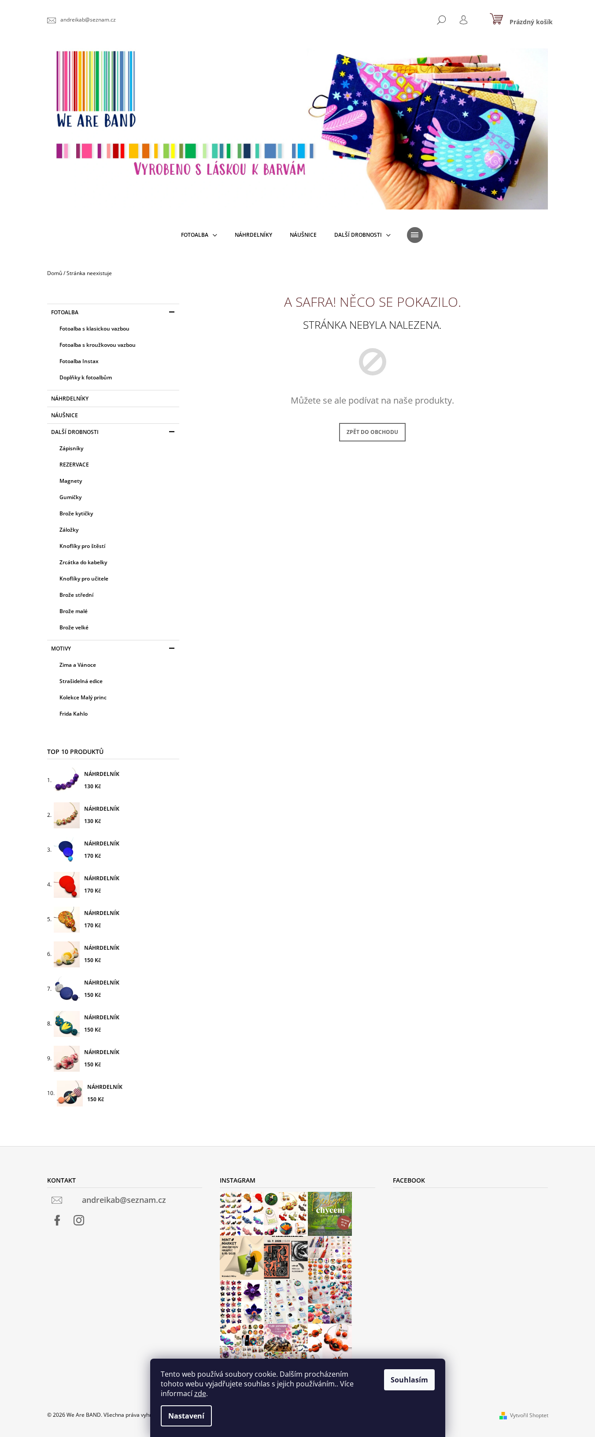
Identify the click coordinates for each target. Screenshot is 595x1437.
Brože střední (76, 595)
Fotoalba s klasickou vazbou (94, 328)
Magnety (70, 481)
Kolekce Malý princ (83, 697)
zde (200, 1393)
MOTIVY (61, 648)
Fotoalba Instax (79, 361)
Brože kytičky (76, 513)
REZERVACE (74, 464)
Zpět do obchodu (372, 432)
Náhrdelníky (70, 398)
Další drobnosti (75, 432)
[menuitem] (199, 235)
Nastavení (186, 1416)
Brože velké (74, 627)
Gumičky (70, 497)
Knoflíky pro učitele (83, 578)
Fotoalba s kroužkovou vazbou (97, 345)
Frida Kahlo (73, 713)
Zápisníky (71, 448)
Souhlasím (409, 1380)
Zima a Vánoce (77, 665)
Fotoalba (64, 312)
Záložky (68, 529)
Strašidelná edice (81, 681)
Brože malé (73, 611)
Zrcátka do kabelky (83, 562)
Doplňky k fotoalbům (85, 377)
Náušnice (64, 415)
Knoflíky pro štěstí (82, 546)
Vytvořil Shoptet (529, 1415)
